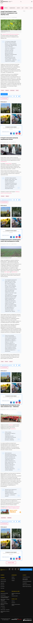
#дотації (11, 361)
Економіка (2, 586)
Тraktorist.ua (13, 428)
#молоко (2, 196)
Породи (13, 580)
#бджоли (7, 90)
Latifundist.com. (4, 161)
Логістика (2, 588)
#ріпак (17, 90)
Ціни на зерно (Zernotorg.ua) (25, 579)
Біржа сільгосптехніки (27, 584)
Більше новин (11, 562)
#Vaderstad (9, 517)
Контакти (13, 602)
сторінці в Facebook (6, 34)
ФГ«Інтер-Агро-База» (14, 34)
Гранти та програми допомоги (4, 604)
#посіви (6, 361)
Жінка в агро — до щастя (5, 609)
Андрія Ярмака (8, 163)
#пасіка (2, 90)
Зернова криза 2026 (4, 593)
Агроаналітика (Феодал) (27, 581)
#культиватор (3, 517)
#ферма (7, 196)
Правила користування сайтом (16, 605)
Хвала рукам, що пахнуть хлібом (5, 612)
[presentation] (1, 8)
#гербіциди (12, 90)
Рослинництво (3, 579)
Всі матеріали (4, 98)
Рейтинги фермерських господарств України (5, 597)
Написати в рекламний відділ (16, 594)
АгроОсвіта (3, 606)
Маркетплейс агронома (27, 586)
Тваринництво (3, 581)
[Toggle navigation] (31, 1)
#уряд (2, 361)
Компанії (13, 578)
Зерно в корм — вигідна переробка (5, 600)
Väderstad (11, 424)
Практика (2, 583)
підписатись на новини (26, 569)
